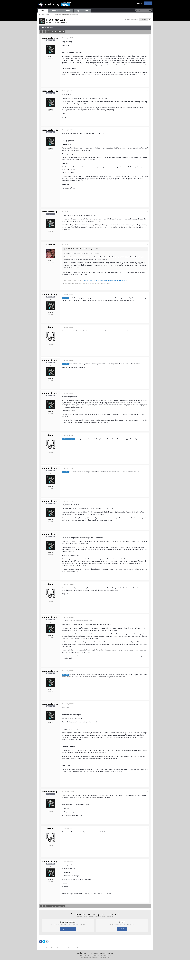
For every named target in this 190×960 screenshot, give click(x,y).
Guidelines (54, 11)
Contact (110, 953)
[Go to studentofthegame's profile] (42, 21)
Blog (77, 11)
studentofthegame (59, 22)
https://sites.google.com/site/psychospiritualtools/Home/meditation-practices (106, 280)
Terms (89, 953)
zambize (50, 244)
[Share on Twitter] (43, 941)
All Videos (67, 11)
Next (59, 31)
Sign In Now (122, 929)
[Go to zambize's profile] (50, 253)
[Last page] (63, 31)
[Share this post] (147, 38)
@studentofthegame (68, 439)
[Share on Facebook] (40, 941)
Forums (42, 11)
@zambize (65, 298)
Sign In (139, 3)
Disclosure (103, 953)
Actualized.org (81, 953)
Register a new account (68, 929)
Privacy (95, 953)
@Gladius (65, 364)
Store (86, 11)
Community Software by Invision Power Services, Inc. (95, 957)
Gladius (50, 327)
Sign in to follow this (132, 19)
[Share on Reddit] (47, 941)
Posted (68, 38)
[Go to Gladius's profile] (50, 336)
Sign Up (148, 3)
